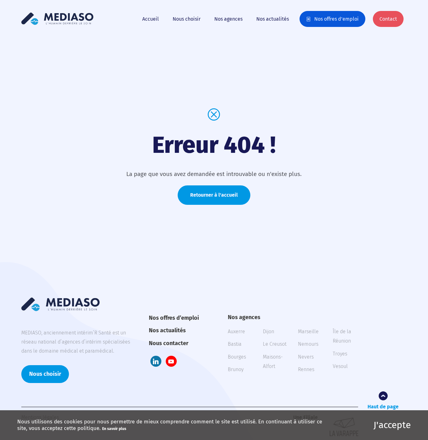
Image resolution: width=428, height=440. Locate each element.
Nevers (306, 357)
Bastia (235, 344)
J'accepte (392, 425)
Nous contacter (168, 343)
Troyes (340, 354)
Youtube (171, 361)
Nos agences (228, 19)
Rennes (306, 369)
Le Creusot (274, 344)
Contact (388, 19)
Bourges (237, 357)
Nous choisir (187, 19)
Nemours (308, 344)
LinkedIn (155, 361)
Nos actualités (272, 19)
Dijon (268, 331)
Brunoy (235, 369)
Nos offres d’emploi (336, 19)
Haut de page (383, 407)
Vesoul (340, 366)
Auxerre (236, 331)
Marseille (308, 331)
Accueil (150, 19)
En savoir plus (114, 429)
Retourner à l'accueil (214, 195)
